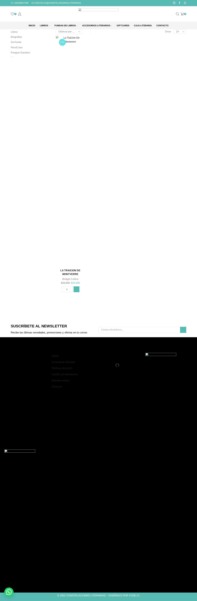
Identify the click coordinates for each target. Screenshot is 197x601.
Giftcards (123, 25)
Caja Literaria (143, 25)
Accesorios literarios (63, 362)
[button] (76, 289)
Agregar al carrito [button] (70, 261)
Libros (44, 25)
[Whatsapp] (185, 3)
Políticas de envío (62, 368)
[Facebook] (179, 3)
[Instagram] (174, 3)
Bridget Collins (70, 279)
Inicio (32, 25)
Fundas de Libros (65, 25)
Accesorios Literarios (96, 25)
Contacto (162, 25)
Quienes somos (61, 380)
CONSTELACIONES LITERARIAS (86, 595)
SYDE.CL (134, 595)
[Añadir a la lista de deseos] (78, 261)
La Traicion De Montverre (70, 272)
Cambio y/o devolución (65, 374)
